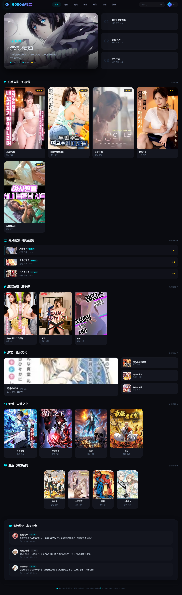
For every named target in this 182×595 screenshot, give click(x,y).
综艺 (95, 4)
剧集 (76, 4)
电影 (66, 4)
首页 (56, 4)
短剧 (85, 4)
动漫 (104, 4)
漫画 (114, 4)
